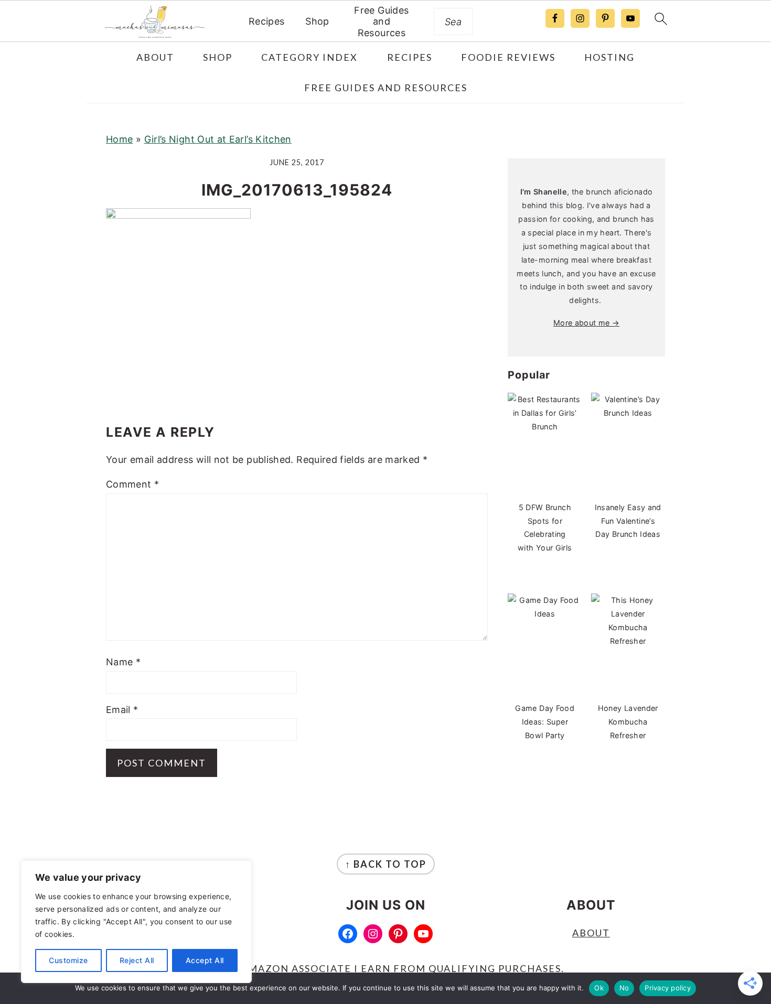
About (591, 932)
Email (122, 709)
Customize (68, 960)
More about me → (586, 322)
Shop (317, 21)
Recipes (267, 21)
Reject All (137, 960)
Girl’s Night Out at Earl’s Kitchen (218, 139)
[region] (136, 921)
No (624, 988)
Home (119, 139)
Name (123, 661)
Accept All (205, 960)
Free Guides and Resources (381, 21)
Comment (132, 484)
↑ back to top (385, 864)
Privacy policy (668, 988)
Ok (599, 988)
